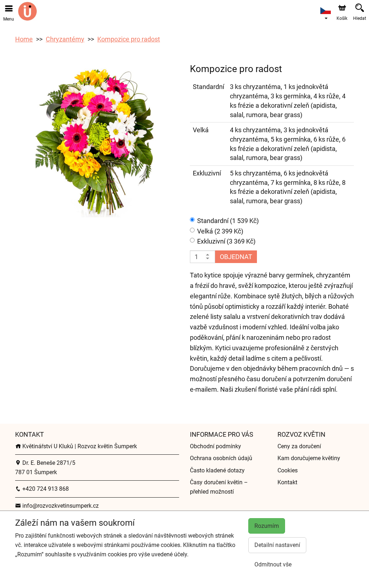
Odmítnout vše (273, 564)
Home (24, 39)
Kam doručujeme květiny (308, 458)
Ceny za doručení (299, 446)
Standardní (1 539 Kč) (228, 220)
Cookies (287, 470)
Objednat (236, 257)
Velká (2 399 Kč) (220, 231)
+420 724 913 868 (45, 488)
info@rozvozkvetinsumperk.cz (60, 505)
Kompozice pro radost (128, 39)
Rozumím (266, 525)
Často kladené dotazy (217, 470)
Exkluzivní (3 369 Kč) (226, 241)
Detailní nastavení (277, 545)
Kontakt (287, 482)
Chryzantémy (65, 39)
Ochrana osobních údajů (221, 458)
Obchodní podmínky (215, 446)
